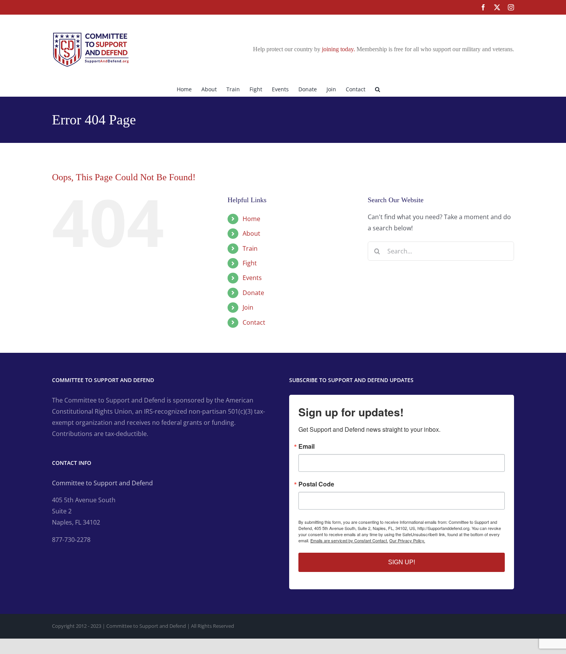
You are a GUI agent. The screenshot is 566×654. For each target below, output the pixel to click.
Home (251, 219)
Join (248, 307)
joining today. (338, 49)
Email (306, 446)
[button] (377, 88)
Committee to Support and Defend (102, 483)
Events (252, 277)
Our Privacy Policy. (407, 540)
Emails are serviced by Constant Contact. (349, 540)
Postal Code (316, 484)
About (251, 233)
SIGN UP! (401, 562)
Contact (254, 322)
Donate (253, 292)
